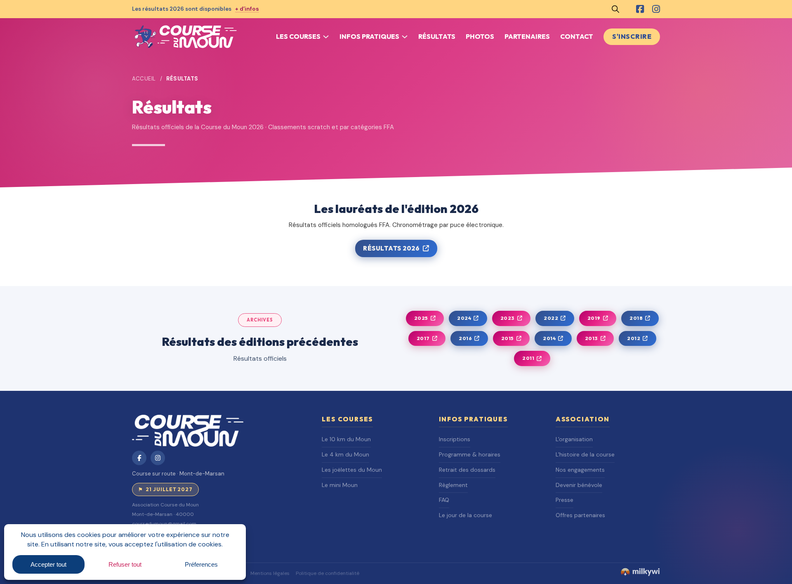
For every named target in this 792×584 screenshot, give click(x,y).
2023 (507, 318)
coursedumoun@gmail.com (164, 523)
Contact (576, 36)
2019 (594, 318)
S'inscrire (631, 36)
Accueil (144, 78)
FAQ (444, 500)
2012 (633, 338)
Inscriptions (454, 439)
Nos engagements (580, 469)
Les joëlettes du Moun (352, 469)
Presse (564, 500)
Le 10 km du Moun (346, 439)
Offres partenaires (580, 515)
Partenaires (527, 36)
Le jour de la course (465, 515)
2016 (465, 338)
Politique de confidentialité (327, 573)
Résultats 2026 (391, 248)
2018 (636, 318)
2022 (551, 318)
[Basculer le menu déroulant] (326, 36)
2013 (591, 338)
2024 (464, 318)
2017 (423, 338)
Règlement (453, 485)
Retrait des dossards (467, 469)
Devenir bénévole (579, 485)
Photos (480, 36)
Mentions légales (270, 573)
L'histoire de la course (585, 454)
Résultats (436, 36)
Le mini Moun (340, 485)
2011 (528, 358)
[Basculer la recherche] (615, 9)
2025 (421, 318)
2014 (549, 338)
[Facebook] (640, 9)
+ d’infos (247, 8)
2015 (507, 338)
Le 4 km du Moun (345, 454)
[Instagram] (656, 9)
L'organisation (574, 439)
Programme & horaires (469, 454)
